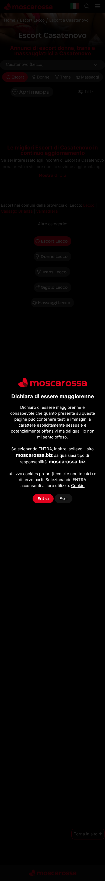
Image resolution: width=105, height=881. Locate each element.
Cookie (78, 485)
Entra (43, 498)
